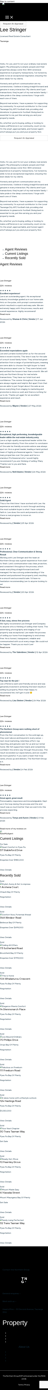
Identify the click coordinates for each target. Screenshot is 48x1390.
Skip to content (7, 1)
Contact (26, 1360)
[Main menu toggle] (9, 17)
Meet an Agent (14, 1341)
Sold (9, 1336)
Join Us (26, 1357)
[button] (13, 23)
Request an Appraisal (17, 1339)
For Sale (11, 1333)
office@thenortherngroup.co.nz (17, 1296)
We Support (26, 1355)
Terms (20, 1385)
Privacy (27, 1385)
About (26, 1352)
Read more (5, 314)
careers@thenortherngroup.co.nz (17, 1304)
